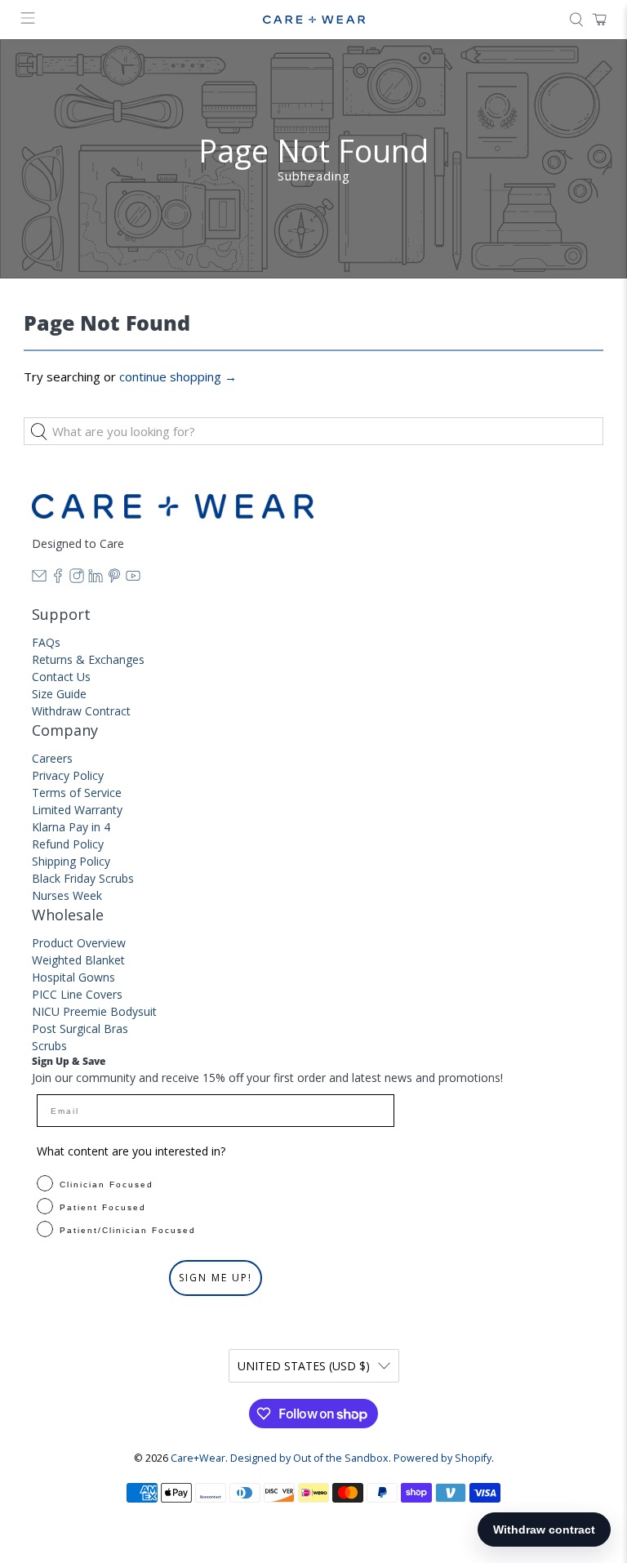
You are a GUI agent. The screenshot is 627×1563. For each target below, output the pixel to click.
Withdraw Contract (81, 711)
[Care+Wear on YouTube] (133, 578)
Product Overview (79, 943)
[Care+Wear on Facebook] (58, 578)
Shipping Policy (71, 861)
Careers (52, 758)
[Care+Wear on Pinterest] (114, 578)
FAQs (46, 642)
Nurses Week (67, 895)
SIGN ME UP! (215, 1278)
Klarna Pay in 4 (71, 827)
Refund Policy (68, 844)
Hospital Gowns (73, 977)
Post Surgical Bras (80, 1028)
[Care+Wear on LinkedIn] (95, 578)
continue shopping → (178, 376)
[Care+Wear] (313, 20)
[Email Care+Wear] (39, 578)
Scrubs (49, 1045)
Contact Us (61, 676)
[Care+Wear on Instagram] (76, 578)
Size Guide (59, 693)
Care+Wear (198, 1458)
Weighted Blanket (78, 960)
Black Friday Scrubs (83, 878)
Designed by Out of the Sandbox (309, 1458)
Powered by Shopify (442, 1458)
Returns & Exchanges (88, 659)
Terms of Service (77, 792)
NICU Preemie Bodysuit (94, 1011)
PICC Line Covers (77, 994)
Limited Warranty (77, 809)
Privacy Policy (68, 775)
